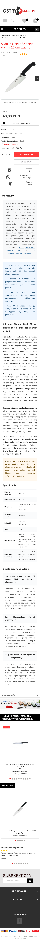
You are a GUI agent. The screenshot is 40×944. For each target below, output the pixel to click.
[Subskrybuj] (30, 880)
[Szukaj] (12, 20)
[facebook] (19, 921)
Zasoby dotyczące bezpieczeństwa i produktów (19, 102)
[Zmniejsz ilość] (2, 154)
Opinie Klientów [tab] (9, 695)
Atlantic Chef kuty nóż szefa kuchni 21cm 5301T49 (19, 831)
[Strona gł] (19, 11)
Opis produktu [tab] (8, 196)
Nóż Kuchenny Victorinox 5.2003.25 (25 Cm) (20, 764)
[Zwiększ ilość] (10, 154)
